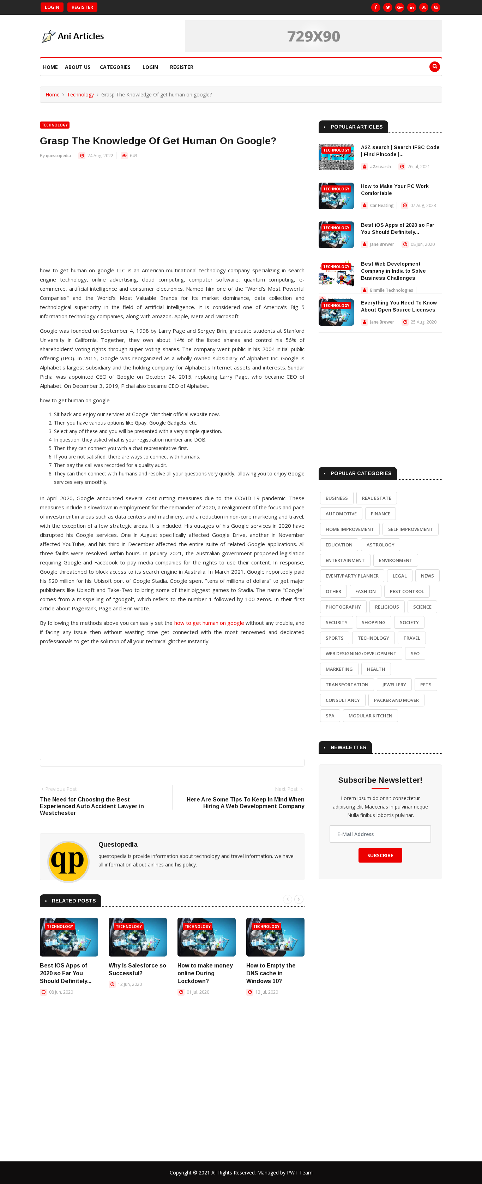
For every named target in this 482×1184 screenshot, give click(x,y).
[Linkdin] (411, 7)
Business (337, 498)
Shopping (374, 622)
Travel (411, 638)
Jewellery (394, 684)
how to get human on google (209, 622)
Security (337, 622)
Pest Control (407, 591)
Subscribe (380, 855)
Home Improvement (350, 529)
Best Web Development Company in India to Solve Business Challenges (393, 271)
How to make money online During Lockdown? (205, 973)
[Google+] (399, 7)
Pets (426, 684)
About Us (77, 67)
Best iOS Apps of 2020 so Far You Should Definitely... (65, 973)
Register (82, 7)
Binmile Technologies (391, 290)
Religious (387, 607)
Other (333, 591)
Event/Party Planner (352, 576)
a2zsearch (380, 167)
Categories (115, 67)
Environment (395, 560)
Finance (380, 513)
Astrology (380, 544)
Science (422, 607)
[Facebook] (375, 7)
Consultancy (343, 700)
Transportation (347, 684)
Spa (330, 715)
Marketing (339, 669)
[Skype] (435, 7)
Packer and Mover (396, 700)
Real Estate (376, 498)
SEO (415, 653)
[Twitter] (387, 7)
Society (409, 622)
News (427, 576)
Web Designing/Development (361, 653)
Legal (400, 576)
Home (50, 67)
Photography (343, 607)
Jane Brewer (382, 244)
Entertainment (345, 560)
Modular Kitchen (370, 715)
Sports (335, 638)
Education (339, 544)
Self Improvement (410, 529)
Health (376, 669)
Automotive (341, 513)
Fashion (365, 591)
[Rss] (423, 7)
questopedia (58, 156)
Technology (80, 94)
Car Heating (382, 205)
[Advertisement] (172, 216)
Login (52, 7)
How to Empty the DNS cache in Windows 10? (271, 973)
